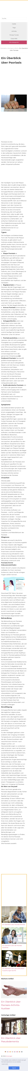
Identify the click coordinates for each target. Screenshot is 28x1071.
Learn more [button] (5, 1064)
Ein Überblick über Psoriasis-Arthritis (13, 924)
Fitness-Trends (14, 35)
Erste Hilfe (14, 38)
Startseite (3, 48)
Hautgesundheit (13, 48)
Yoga (14, 27)
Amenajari (9, 1056)
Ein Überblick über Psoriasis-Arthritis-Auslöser (11, 1005)
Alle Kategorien (14, 42)
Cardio (14, 24)
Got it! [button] (14, 1068)
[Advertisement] (14, 9)
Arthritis (14, 31)
